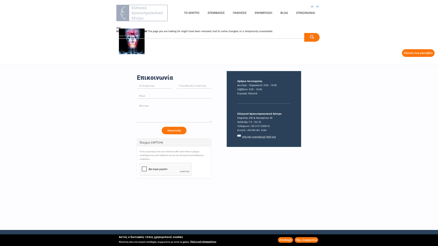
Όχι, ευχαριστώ (306, 240)
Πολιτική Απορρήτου (203, 241)
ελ (312, 6)
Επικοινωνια (305, 13)
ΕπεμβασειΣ (216, 13)
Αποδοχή (285, 240)
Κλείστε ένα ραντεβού (418, 53)
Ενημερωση (263, 13)
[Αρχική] (123, 13)
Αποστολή (174, 130)
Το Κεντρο (191, 13)
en (317, 6)
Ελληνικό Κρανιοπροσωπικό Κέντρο (147, 12)
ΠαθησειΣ (240, 13)
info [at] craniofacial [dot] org (259, 136)
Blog (284, 13)
